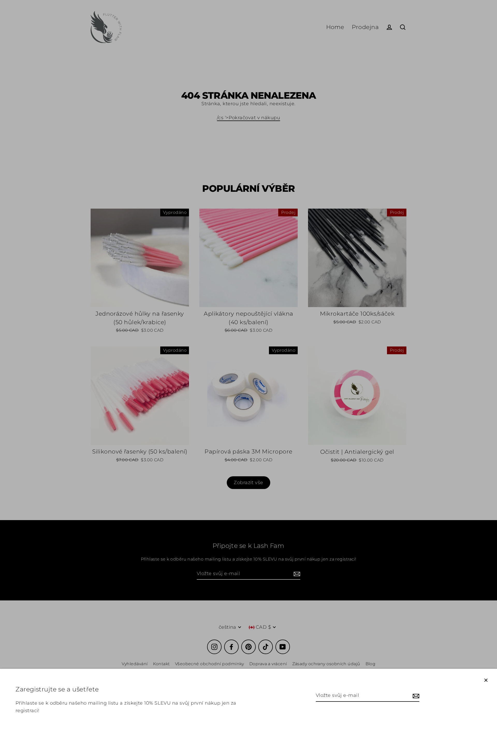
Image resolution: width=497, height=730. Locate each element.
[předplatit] (415, 696)
